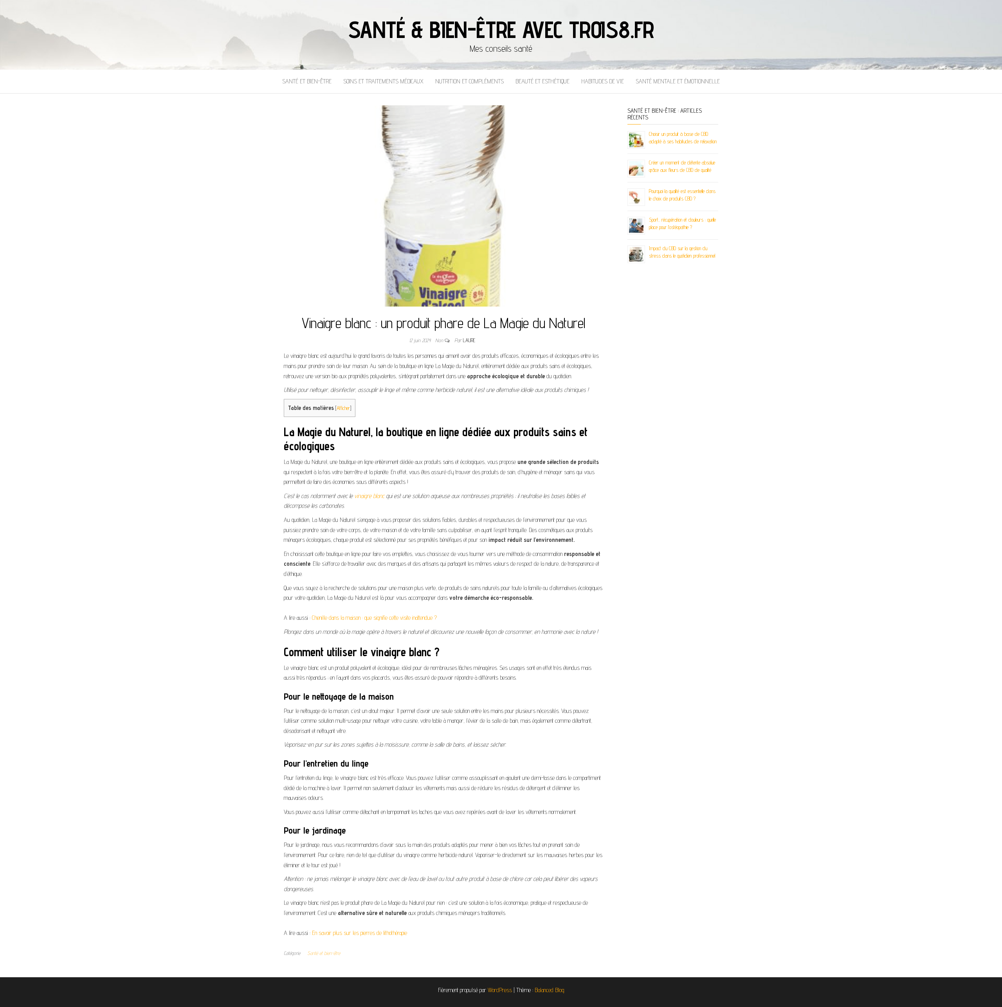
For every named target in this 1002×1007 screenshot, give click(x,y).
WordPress (500, 990)
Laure (469, 340)
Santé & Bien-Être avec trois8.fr (501, 29)
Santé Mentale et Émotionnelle (678, 81)
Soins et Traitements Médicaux (383, 81)
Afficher (343, 408)
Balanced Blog (549, 990)
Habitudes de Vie (602, 81)
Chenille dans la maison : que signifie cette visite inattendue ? (374, 617)
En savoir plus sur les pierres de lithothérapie (359, 933)
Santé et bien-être (307, 81)
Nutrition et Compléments (469, 81)
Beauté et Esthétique (542, 81)
